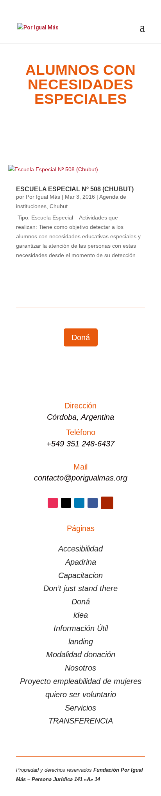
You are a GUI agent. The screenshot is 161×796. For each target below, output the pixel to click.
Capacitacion (80, 575)
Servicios (80, 708)
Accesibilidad (80, 548)
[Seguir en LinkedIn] (79, 503)
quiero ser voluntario (80, 694)
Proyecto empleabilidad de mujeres (80, 681)
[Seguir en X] (66, 503)
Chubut (59, 206)
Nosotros (80, 668)
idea (80, 615)
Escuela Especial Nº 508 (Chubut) (75, 189)
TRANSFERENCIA (80, 720)
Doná (81, 337)
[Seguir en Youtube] (107, 503)
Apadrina (80, 562)
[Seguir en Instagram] (53, 503)
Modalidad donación (80, 654)
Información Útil (81, 628)
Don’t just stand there (80, 588)
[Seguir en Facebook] (93, 503)
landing (80, 641)
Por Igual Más (43, 197)
